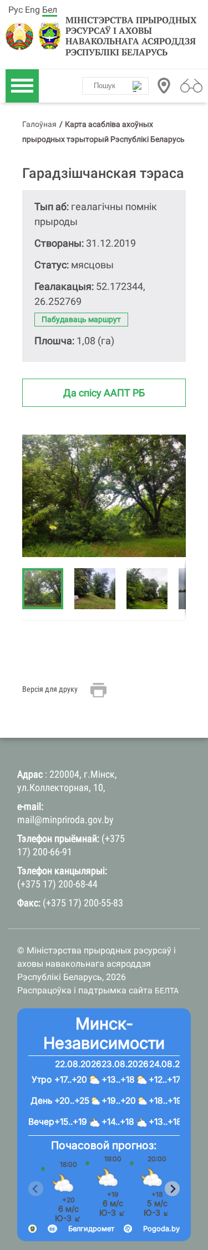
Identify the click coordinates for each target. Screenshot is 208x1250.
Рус (15, 9)
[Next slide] (172, 1188)
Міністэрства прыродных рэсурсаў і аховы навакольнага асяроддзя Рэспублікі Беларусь (131, 36)
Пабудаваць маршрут (81, 319)
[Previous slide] (35, 1188)
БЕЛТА (167, 990)
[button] (100, 588)
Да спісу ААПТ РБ (104, 393)
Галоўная (39, 124)
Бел (49, 9)
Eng (32, 9)
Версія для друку (50, 689)
